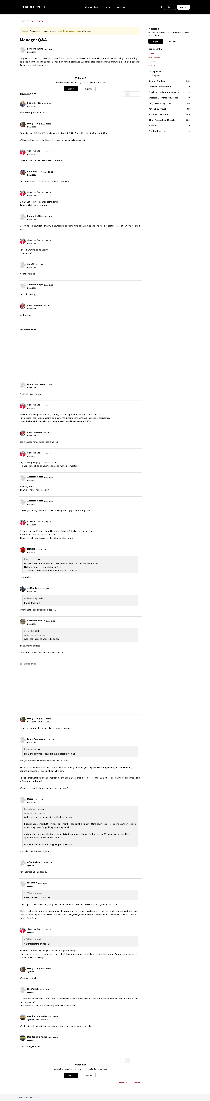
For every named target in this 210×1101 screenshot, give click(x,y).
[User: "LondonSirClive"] (23, 50)
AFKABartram (34, 862)
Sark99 (30, 264)
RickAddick (33, 988)
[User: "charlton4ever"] (23, 306)
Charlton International (169, 86)
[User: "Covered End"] (23, 152)
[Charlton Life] (34, 7)
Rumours (169, 125)
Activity (151, 53)
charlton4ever (34, 305)
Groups (151, 61)
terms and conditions (72, 31)
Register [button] (88, 89)
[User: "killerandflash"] (23, 172)
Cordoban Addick (36, 620)
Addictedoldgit (35, 284)
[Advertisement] (105, 354)
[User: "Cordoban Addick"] (23, 622)
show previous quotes (34, 635)
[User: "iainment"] (23, 550)
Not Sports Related (169, 114)
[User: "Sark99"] (23, 265)
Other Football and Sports (169, 119)
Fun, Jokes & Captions (169, 103)
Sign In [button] (71, 89)
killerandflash (34, 171)
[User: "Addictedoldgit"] (23, 285)
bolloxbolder (34, 102)
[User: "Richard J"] (23, 884)
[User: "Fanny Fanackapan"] (23, 385)
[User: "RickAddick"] (23, 990)
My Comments (154, 57)
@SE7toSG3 (39, 133)
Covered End (33, 150)
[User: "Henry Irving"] (23, 124)
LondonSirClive (35, 48)
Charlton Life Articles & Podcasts (169, 97)
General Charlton (169, 81)
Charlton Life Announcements (169, 92)
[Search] (161, 7)
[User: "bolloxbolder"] (23, 104)
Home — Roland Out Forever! (128, 1082)
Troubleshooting (169, 131)
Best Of (151, 65)
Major (30, 798)
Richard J (32, 882)
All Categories (154, 75)
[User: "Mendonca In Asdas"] (23, 1017)
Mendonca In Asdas (37, 1016)
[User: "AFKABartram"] (23, 863)
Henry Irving (33, 123)
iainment (32, 548)
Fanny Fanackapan (36, 384)
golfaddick (33, 588)
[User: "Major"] (23, 800)
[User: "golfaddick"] (23, 589)
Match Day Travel (169, 108)
